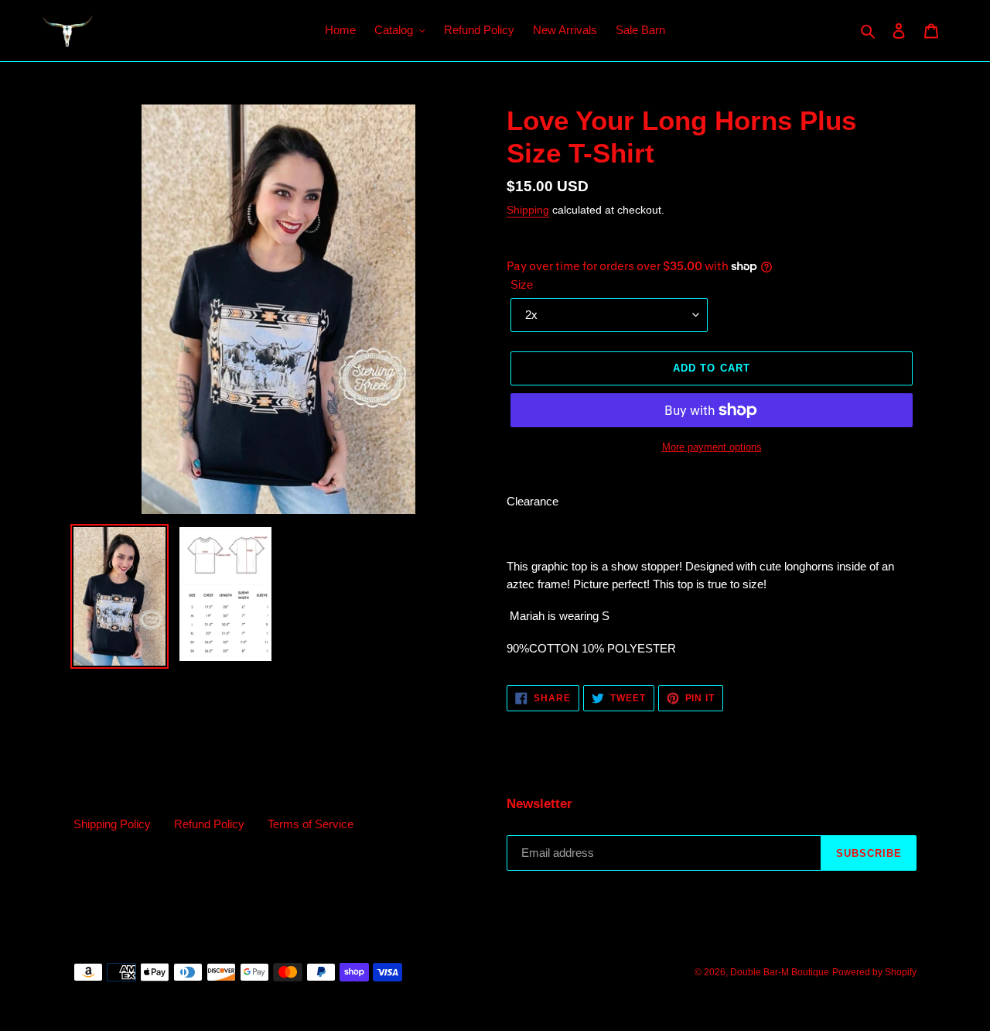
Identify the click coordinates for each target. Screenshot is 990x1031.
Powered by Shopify (874, 972)
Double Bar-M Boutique (779, 972)
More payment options (712, 447)
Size (521, 284)
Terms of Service (310, 824)
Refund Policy (209, 824)
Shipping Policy (112, 824)
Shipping (528, 210)
